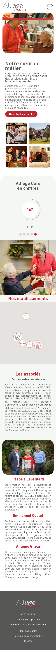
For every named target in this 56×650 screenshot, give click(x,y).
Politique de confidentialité (28, 636)
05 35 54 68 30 (28, 614)
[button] (20, 234)
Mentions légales (28, 631)
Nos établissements (21, 114)
